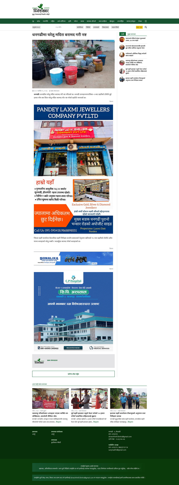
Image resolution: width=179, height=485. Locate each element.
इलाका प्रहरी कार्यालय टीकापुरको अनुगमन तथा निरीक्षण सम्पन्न (135, 79)
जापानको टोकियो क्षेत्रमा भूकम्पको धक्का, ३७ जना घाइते (135, 40)
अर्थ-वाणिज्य (61, 21)
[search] (146, 27)
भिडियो (88, 27)
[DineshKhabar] (40, 8)
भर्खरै (122, 34)
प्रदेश (38, 21)
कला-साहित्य (103, 21)
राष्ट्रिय (52, 21)
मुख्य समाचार (132, 34)
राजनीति (45, 21)
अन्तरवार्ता (96, 27)
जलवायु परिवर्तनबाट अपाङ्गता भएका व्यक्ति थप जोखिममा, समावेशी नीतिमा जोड (134, 63)
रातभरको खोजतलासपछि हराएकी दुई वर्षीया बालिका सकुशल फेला (135, 47)
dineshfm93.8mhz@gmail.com (82, 478)
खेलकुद (112, 21)
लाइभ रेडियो (115, 27)
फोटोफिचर (80, 27)
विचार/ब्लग (105, 27)
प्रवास (82, 21)
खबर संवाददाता (52, 360)
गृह (33, 21)
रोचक (140, 21)
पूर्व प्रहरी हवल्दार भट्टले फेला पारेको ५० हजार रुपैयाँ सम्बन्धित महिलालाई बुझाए (136, 71)
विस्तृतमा (58, 422)
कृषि (69, 21)
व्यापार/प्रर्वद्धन (131, 21)
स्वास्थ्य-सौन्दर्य (91, 21)
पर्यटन (76, 21)
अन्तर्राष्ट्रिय (120, 21)
